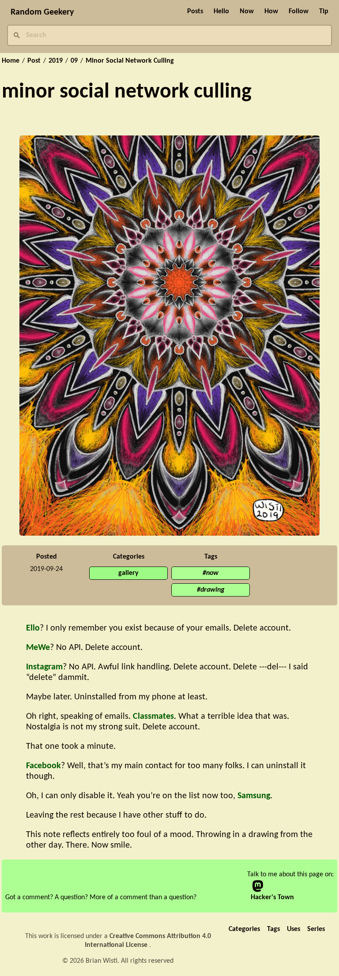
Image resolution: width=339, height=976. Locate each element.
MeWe (38, 647)
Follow (299, 11)
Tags (273, 929)
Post (34, 60)
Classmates (153, 716)
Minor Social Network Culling (130, 60)
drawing (212, 589)
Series (316, 929)
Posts (195, 11)
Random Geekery (42, 12)
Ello (33, 628)
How (271, 11)
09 (74, 60)
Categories (244, 929)
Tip (323, 11)
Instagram (44, 667)
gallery (128, 573)
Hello (221, 11)
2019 (56, 60)
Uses (293, 929)
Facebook (43, 766)
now (212, 573)
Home (10, 60)
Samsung (253, 796)
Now (247, 11)
